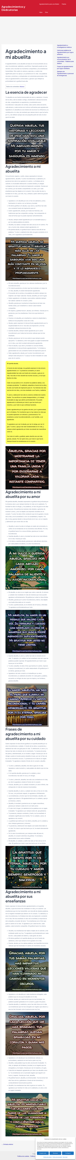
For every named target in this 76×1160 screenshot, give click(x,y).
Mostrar (22, 86)
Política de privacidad (57, 1157)
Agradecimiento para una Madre (49, 4)
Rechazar (55, 1153)
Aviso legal (65, 1157)
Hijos (40, 12)
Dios (46, 12)
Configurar (68, 1153)
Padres (64, 4)
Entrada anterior (7, 1144)
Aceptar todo (42, 1153)
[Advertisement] (38, 27)
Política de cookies (47, 1157)
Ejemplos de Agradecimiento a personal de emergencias (65, 73)
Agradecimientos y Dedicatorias (13, 8)
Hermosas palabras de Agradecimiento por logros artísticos (65, 52)
